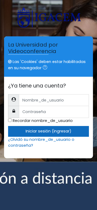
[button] (46, 68)
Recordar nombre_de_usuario (43, 120)
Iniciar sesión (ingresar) (48, 131)
